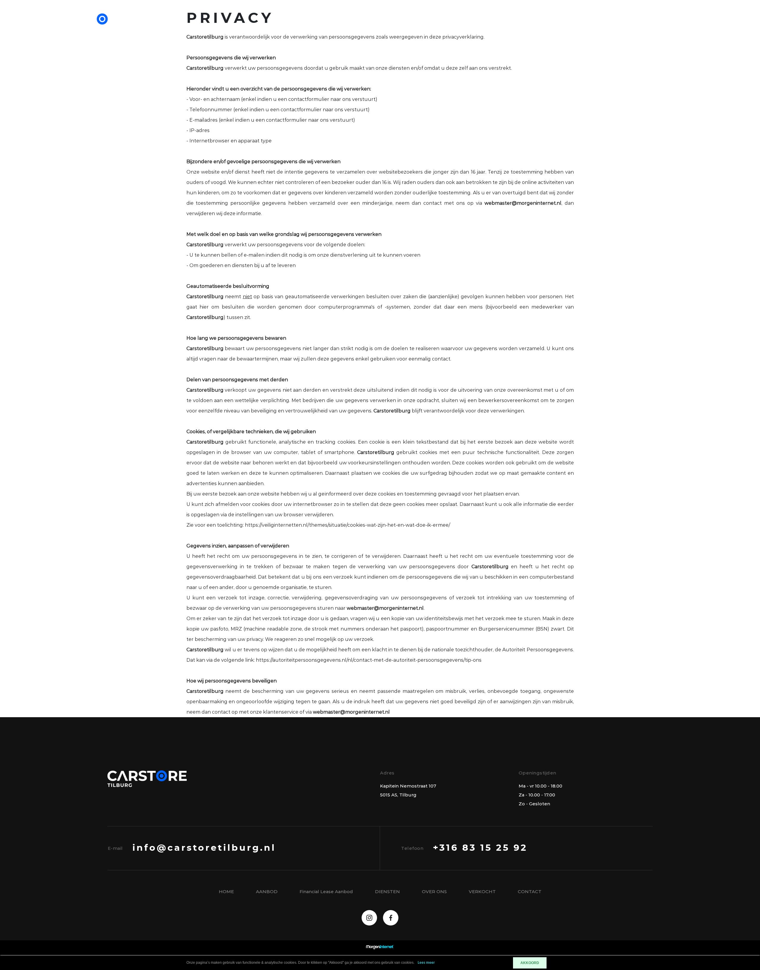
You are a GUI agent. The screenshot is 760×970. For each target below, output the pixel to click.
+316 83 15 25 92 (480, 848)
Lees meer (426, 963)
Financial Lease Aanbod (584, 23)
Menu (690, 23)
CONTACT (651, 23)
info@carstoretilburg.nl (204, 848)
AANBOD (519, 23)
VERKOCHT (482, 891)
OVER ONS (434, 891)
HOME (226, 891)
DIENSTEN (387, 891)
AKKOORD (529, 963)
